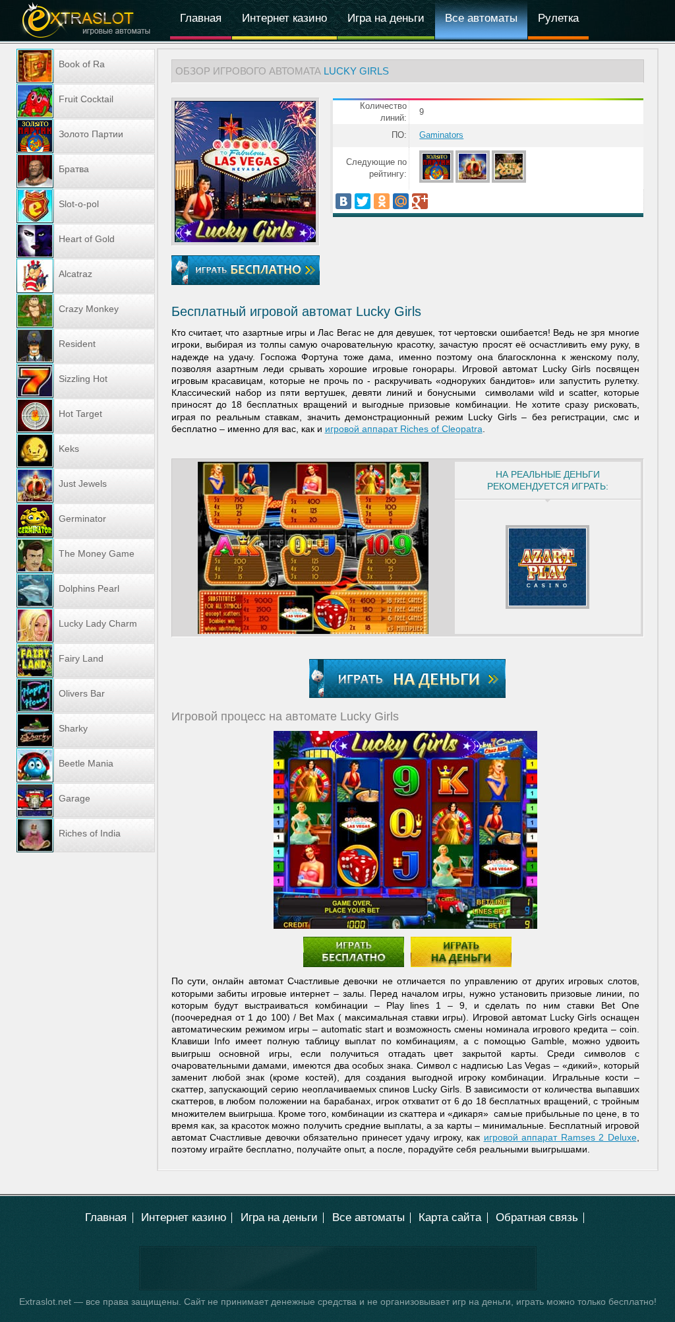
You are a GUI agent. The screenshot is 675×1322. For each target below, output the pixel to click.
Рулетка (558, 18)
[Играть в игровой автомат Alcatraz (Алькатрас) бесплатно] (85, 276)
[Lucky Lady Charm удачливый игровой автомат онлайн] (85, 625)
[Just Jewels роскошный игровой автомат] (473, 180)
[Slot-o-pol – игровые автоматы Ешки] (85, 206)
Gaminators (441, 135)
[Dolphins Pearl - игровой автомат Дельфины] (85, 590)
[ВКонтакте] (343, 201)
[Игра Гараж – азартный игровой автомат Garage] (85, 800)
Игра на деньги (386, 18)
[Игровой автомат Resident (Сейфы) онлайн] (85, 346)
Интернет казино (284, 18)
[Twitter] (362, 201)
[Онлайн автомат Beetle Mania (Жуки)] (85, 765)
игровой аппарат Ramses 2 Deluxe (560, 1137)
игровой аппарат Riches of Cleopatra (404, 429)
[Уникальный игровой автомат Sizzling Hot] (85, 380)
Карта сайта (450, 1217)
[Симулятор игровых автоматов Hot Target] (85, 415)
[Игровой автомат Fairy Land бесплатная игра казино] (85, 660)
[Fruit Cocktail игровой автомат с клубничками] (85, 101)
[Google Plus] (420, 201)
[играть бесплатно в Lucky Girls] (313, 548)
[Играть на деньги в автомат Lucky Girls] (407, 678)
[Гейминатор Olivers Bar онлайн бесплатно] (85, 695)
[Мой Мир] (401, 201)
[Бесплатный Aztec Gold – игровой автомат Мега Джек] (510, 180)
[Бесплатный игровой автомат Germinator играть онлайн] (85, 520)
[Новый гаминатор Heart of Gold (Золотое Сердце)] (85, 241)
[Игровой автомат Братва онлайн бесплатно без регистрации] (85, 171)
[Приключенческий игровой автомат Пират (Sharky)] (85, 730)
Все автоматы (481, 18)
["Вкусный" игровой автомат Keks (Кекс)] (85, 450)
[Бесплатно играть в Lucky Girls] (245, 270)
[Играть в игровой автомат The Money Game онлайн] (85, 555)
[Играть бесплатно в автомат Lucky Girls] (245, 239)
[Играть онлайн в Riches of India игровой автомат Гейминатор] (85, 835)
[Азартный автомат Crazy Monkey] (85, 311)
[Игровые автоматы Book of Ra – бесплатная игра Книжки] (85, 66)
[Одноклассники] (382, 201)
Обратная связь (537, 1217)
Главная (200, 18)
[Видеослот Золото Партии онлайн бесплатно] (437, 180)
